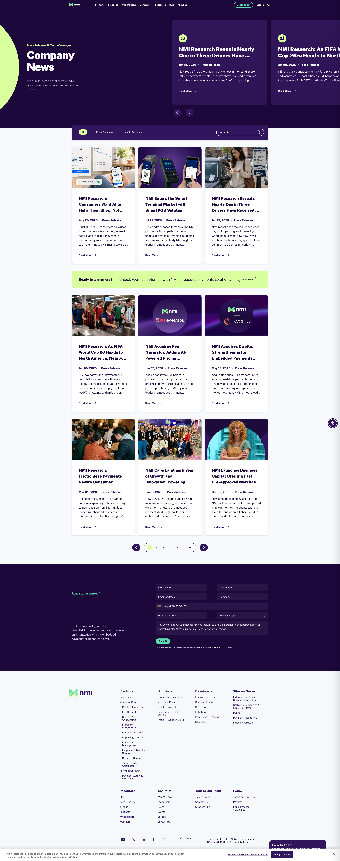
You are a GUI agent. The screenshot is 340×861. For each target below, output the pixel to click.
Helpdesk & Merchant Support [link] (134, 751)
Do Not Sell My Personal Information (248, 854)
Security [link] (200, 721)
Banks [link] (236, 712)
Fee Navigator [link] (130, 712)
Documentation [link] (204, 702)
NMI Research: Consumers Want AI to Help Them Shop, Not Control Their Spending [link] (101, 204)
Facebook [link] (153, 839)
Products (99, 5)
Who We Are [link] (164, 797)
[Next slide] (189, 113)
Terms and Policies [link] (244, 797)
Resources (160, 5)
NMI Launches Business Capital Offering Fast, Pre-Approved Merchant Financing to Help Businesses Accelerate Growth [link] (235, 476)
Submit (163, 641)
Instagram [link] (164, 839)
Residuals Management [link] (129, 744)
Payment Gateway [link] (130, 770)
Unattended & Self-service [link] (168, 713)
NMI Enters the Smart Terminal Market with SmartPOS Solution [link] (166, 204)
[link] (74, 4)
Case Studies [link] (127, 801)
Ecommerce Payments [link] (170, 697)
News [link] (160, 806)
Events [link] (161, 811)
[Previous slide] (177, 113)
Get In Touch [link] (243, 5)
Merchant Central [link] (130, 702)
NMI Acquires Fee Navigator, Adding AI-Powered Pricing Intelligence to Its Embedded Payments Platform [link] (166, 352)
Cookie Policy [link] (69, 857)
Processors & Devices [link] (207, 717)
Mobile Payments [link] (167, 707)
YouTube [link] (123, 839)
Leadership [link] (163, 801)
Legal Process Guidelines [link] (241, 808)
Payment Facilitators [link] (245, 717)
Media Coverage (133, 132)
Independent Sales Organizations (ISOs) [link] (244, 698)
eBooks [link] (124, 806)
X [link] (133, 839)
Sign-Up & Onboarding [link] (129, 718)
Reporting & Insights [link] (134, 737)
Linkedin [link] (143, 839)
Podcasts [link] (125, 811)
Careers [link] (162, 816)
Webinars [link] (125, 821)
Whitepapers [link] (127, 816)
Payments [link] (125, 697)
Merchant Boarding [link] (133, 732)
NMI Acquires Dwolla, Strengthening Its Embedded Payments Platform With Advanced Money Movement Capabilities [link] (235, 352)
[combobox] (160, 606)
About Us (182, 5)
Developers (145, 5)
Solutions (113, 5)
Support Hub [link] (202, 806)
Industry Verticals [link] (243, 722)
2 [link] (156, 547)
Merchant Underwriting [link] (129, 726)
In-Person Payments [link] (169, 702)
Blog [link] (171, 5)
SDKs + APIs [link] (202, 707)
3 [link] (163, 547)
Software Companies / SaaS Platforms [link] (246, 706)
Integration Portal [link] (205, 697)
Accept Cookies (282, 854)
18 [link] (190, 547)
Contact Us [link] (163, 821)
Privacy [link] (237, 801)
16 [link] (177, 547)
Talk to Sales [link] (202, 797)
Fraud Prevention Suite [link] (170, 719)
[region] (170, 855)
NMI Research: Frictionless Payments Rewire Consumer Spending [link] (100, 476)
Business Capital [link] (131, 758)
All (83, 132)
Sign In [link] (260, 5)
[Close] (334, 854)
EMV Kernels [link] (202, 712)
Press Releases (104, 132)
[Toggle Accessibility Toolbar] (332, 423)
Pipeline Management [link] (134, 707)
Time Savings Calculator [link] (129, 764)
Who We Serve (129, 5)
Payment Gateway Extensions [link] (132, 777)
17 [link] (183, 547)
